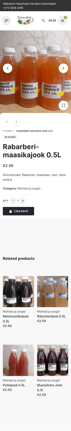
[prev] (6, 121)
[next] (16, 121)
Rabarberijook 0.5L (51, 316)
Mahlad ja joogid (28, 188)
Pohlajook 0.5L (14, 385)
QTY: (6, 200)
